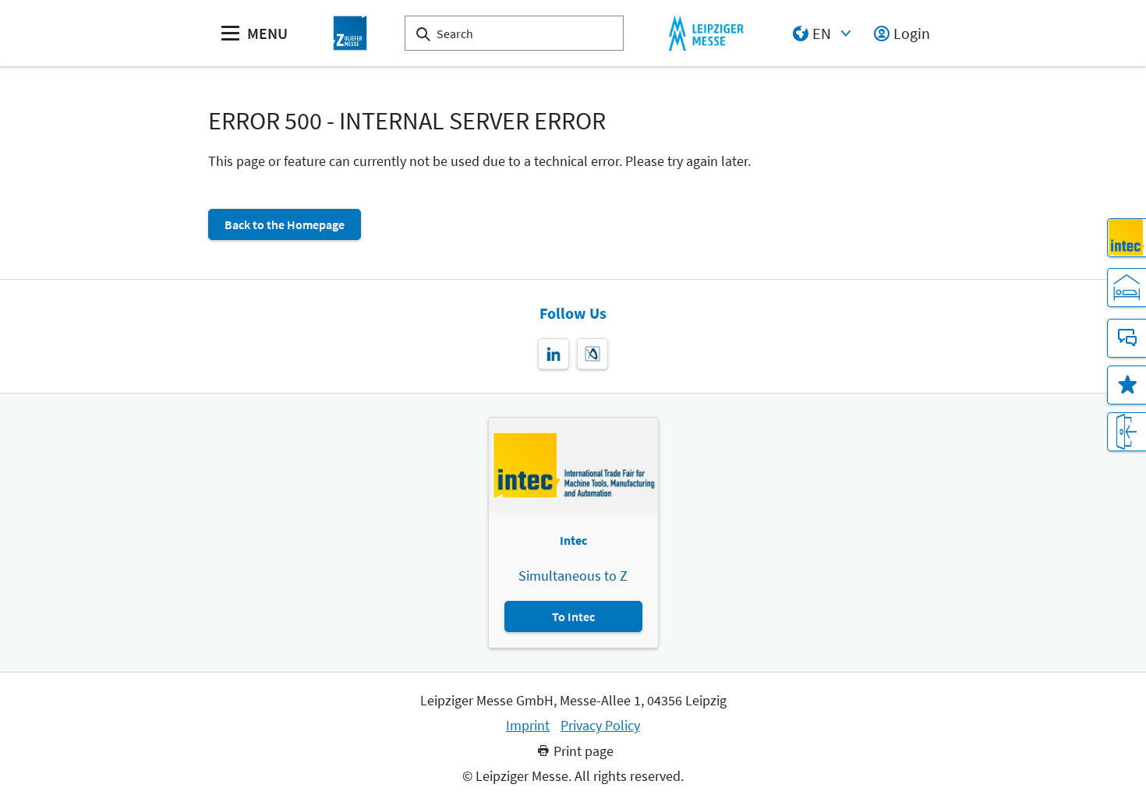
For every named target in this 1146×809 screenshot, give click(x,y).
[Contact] (1126, 338)
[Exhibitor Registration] (1126, 431)
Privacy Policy (600, 725)
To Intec (573, 616)
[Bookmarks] (1126, 385)
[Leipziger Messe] (706, 33)
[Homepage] (350, 33)
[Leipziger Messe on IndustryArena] (592, 353)
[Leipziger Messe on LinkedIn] (553, 353)
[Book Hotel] (1126, 287)
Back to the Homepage (285, 224)
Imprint (528, 725)
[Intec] (1126, 237)
